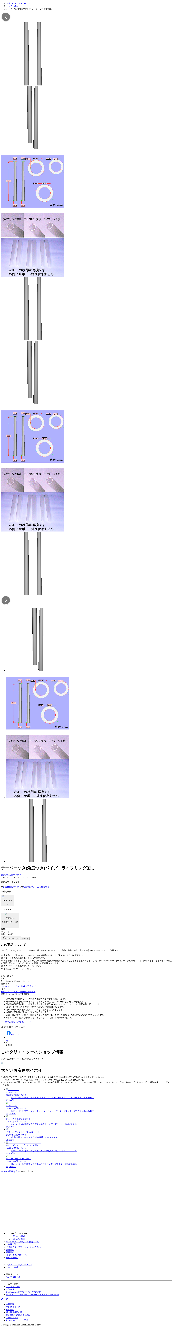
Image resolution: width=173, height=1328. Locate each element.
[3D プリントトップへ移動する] (86, 1229)
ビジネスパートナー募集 (17, 1320)
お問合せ (10, 1289)
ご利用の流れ (12, 1244)
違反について (25, 1022)
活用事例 (10, 1252)
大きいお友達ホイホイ (11, 875)
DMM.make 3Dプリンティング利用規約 (23, 1292)
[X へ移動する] (5, 1300)
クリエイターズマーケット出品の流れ (23, 1247)
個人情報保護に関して (16, 1312)
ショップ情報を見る (10, 1171)
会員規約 (10, 1310)
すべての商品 (12, 6)
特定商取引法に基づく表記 (18, 1315)
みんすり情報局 (13, 1277)
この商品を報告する (10, 1022)
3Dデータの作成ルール (16, 1255)
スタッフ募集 (12, 1317)
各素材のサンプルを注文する (36, 887)
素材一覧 (10, 1250)
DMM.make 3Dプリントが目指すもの (22, 1242)
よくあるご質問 (13, 1287)
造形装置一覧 (12, 1258)
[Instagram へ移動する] (7, 1300)
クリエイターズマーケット (18, 3)
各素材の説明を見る (12, 887)
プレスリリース (13, 1307)
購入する (25, 939)
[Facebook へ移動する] (2, 1300)
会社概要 (10, 1304)
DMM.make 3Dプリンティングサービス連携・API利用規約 (32, 1294)
